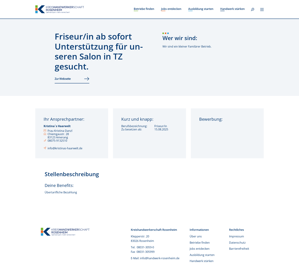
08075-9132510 (57, 140)
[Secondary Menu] (262, 9)
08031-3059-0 (146, 247)
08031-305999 (146, 252)
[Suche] (252, 9)
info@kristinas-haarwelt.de (65, 148)
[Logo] (59, 9)
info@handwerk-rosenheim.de (159, 258)
